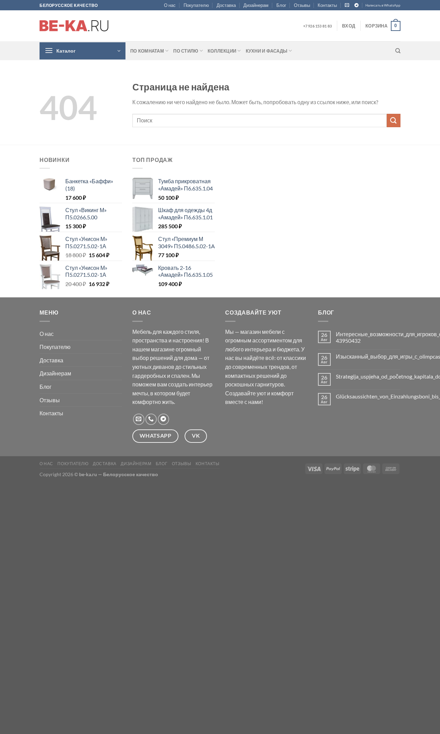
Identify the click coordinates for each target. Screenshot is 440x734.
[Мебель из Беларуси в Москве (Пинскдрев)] (74, 25)
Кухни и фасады (267, 51)
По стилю (185, 51)
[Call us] (151, 419)
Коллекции (222, 51)
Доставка (226, 5)
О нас (170, 5)
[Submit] (393, 120)
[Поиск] (397, 50)
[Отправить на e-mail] (138, 419)
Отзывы (302, 5)
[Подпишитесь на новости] (347, 5)
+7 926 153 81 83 (317, 26)
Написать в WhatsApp (382, 5)
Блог (281, 5)
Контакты (327, 5)
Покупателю (196, 5)
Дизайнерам (255, 5)
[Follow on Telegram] (356, 5)
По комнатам (147, 51)
